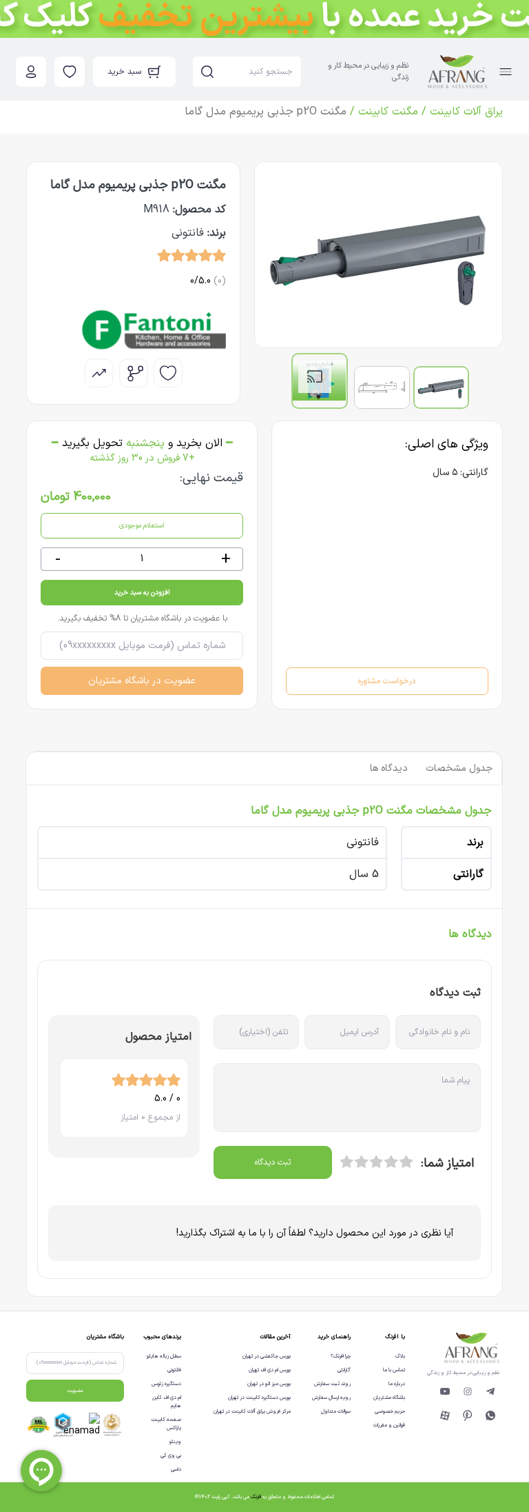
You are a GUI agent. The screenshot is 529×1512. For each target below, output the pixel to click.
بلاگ (400, 1356)
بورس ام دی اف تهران (270, 1370)
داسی (176, 1469)
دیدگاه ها (389, 768)
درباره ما (396, 1384)
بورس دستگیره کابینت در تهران (259, 1397)
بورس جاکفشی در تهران (266, 1356)
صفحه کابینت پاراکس (166, 1423)
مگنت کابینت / (382, 111)
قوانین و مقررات (389, 1425)
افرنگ (256, 1497)
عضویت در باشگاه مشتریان (142, 681)
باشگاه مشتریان (389, 1397)
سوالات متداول (336, 1411)
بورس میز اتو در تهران (269, 1384)
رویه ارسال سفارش (331, 1397)
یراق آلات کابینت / (460, 111)
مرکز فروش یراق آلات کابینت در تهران (252, 1411)
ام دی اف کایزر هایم (166, 1401)
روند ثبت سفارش (332, 1384)
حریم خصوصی (390, 1411)
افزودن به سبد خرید (142, 592)
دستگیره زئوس (166, 1384)
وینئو (175, 1442)
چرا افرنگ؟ (341, 1356)
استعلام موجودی (142, 526)
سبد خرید (124, 71)
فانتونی (174, 1370)
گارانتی (344, 1370)
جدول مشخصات (459, 768)
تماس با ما (394, 1370)
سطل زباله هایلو (164, 1356)
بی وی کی (170, 1455)
